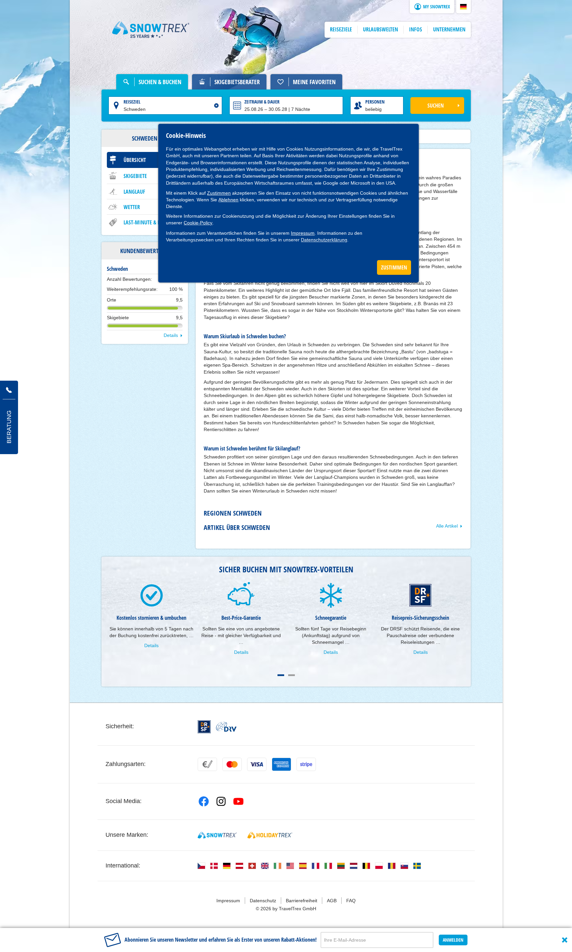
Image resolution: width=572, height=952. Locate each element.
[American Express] (281, 764)
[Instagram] (221, 801)
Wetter (132, 207)
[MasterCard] (232, 764)
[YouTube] (238, 801)
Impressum (303, 233)
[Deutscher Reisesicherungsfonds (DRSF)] (204, 726)
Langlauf (134, 191)
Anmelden (453, 940)
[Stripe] (306, 764)
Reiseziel (132, 102)
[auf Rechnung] (207, 764)
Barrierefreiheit (301, 900)
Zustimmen (219, 193)
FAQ (351, 900)
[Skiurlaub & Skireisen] (151, 29)
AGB (332, 900)
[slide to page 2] (291, 675)
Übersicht (135, 160)
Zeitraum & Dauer (261, 102)
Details (171, 335)
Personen (375, 102)
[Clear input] (216, 105)
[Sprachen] (201, 866)
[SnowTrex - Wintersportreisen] (217, 835)
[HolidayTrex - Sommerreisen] (269, 835)
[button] (463, 6)
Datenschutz (263, 900)
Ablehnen (228, 199)
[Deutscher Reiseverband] (226, 727)
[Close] (564, 940)
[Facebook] (204, 801)
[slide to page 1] (280, 675)
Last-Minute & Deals (147, 222)
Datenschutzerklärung (324, 239)
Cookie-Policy (198, 222)
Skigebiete (135, 176)
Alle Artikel (447, 526)
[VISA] (256, 764)
